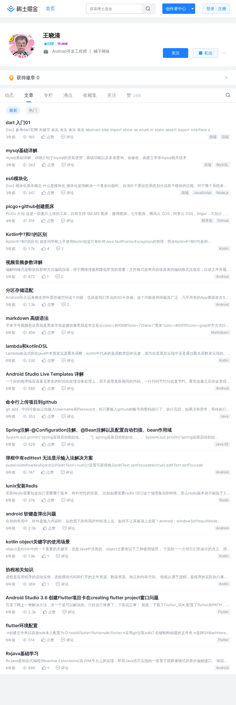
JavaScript (202, 192)
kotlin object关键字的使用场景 (38, 542)
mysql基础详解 (21, 150)
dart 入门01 (18, 122)
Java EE (222, 444)
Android (222, 276)
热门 (33, 110)
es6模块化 (17, 178)
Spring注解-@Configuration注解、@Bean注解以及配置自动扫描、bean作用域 (89, 430)
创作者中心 (176, 8)
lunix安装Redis (22, 486)
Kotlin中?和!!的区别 (26, 234)
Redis (224, 500)
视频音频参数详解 (24, 262)
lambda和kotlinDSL (27, 346)
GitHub (223, 220)
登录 (216, 8)
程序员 (207, 220)
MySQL (222, 164)
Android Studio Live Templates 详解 (45, 374)
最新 (13, 110)
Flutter (223, 612)
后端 (225, 137)
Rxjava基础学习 (22, 653)
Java (224, 416)
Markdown (220, 332)
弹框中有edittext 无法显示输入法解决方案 (49, 458)
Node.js (222, 192)
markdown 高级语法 (27, 318)
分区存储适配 (19, 290)
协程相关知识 (19, 569)
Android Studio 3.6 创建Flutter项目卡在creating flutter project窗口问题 (82, 597)
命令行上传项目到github (31, 402)
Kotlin (224, 248)
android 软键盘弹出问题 (31, 514)
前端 (213, 137)
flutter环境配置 (22, 625)
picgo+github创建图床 (30, 206)
